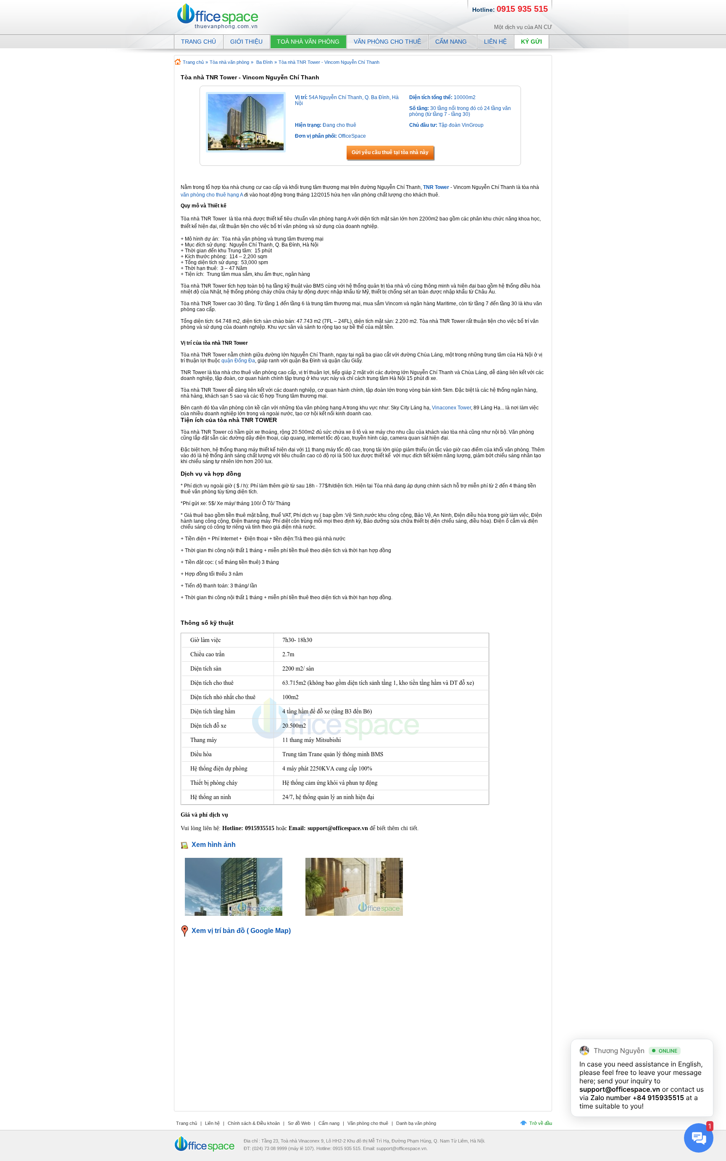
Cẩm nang (451, 41)
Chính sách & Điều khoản (254, 1123)
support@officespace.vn (619, 1089)
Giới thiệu (246, 41)
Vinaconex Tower (451, 408)
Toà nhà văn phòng (308, 41)
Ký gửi (531, 41)
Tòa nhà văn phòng (229, 62)
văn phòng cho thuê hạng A (212, 195)
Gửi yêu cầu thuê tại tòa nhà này (390, 152)
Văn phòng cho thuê (387, 41)
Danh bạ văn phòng (416, 1123)
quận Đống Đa (238, 361)
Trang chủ (193, 62)
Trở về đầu (540, 1123)
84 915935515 (660, 1097)
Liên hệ (495, 41)
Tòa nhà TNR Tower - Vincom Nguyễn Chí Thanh (329, 62)
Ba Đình (264, 62)
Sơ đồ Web (299, 1123)
